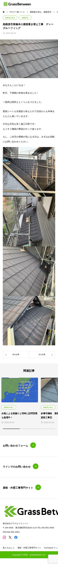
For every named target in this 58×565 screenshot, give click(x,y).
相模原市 (25, 18)
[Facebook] (16, 537)
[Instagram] (4, 537)
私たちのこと (9, 548)
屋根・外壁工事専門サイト (29, 548)
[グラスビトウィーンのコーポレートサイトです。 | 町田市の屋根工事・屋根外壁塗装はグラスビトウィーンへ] (17, 4)
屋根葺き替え (10, 18)
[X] (10, 537)
